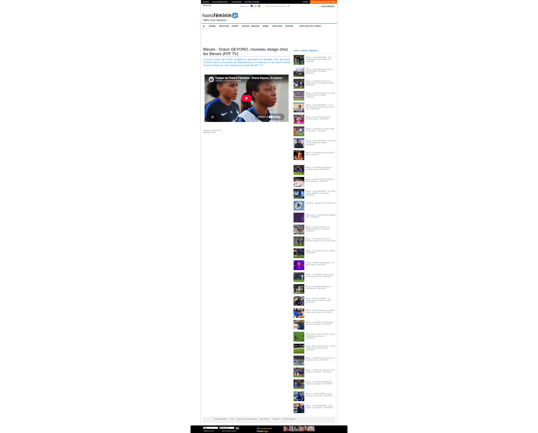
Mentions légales (220, 419)
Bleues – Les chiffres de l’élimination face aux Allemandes (320, 323)
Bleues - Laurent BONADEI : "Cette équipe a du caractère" (319, 407)
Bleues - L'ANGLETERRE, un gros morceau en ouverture (319, 395)
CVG (232, 419)
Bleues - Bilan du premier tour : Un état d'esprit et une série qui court (320, 347)
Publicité (276, 419)
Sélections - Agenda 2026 (315, 203)
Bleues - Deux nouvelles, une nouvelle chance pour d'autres (320, 311)
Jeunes (266, 26)
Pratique (289, 26)
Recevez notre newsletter (276, 6)
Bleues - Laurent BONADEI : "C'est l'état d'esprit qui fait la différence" (319, 58)
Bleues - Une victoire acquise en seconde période (318, 118)
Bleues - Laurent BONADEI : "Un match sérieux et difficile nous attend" (320, 192)
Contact (305, 2)
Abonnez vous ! (209, 431)
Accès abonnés (328, 6)
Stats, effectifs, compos (310, 26)
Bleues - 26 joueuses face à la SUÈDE (320, 251)
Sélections (224, 26)
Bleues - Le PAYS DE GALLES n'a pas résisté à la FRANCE (320, 371)
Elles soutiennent (264, 428)
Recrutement (265, 419)
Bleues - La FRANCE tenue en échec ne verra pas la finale (320, 276)
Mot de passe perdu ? (229, 431)
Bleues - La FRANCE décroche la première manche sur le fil (318, 240)
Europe (235, 26)
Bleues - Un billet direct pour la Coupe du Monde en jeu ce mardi (320, 94)
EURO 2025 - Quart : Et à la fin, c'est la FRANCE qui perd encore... (320, 335)
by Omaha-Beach (288, 419)
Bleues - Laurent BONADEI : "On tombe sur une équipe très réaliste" (321, 142)
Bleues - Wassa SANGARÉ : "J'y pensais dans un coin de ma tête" (318, 299)
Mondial (212, 26)
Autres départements (220, 2)
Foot (262, 431)
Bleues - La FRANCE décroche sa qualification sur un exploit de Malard (320, 82)
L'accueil (204, 26)
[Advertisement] (252, 37)
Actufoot (206, 2)
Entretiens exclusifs (252, 2)
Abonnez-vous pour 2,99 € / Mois (323, 2)
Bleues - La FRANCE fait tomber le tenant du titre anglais (319, 383)
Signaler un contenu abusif (247, 419)
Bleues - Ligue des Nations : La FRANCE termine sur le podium (318, 228)
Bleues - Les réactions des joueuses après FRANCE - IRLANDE (319, 70)
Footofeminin (237, 2)
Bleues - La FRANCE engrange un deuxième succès (319, 168)
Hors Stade (277, 26)
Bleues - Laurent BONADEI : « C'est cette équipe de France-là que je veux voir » (320, 107)
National (246, 26)
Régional (255, 26)
